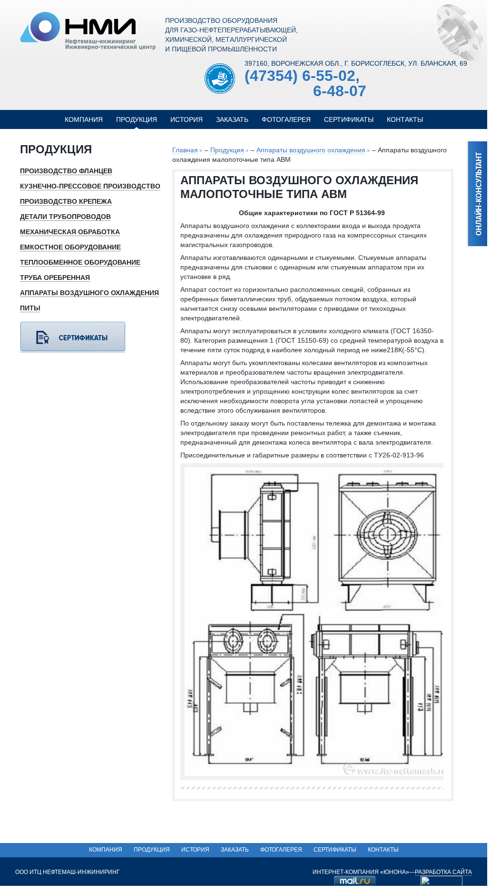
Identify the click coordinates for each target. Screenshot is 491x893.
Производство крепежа (66, 201)
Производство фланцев (66, 171)
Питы (30, 308)
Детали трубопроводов (65, 216)
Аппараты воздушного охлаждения (310, 150)
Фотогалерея (286, 119)
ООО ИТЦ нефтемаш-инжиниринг (88, 31)
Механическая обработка (70, 232)
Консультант (476, 194)
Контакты (405, 119)
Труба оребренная (55, 277)
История (186, 119)
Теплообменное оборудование (80, 262)
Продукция (136, 119)
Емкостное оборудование (70, 247)
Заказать (232, 119)
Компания (84, 119)
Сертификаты (348, 119)
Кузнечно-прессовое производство (90, 186)
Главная (185, 150)
